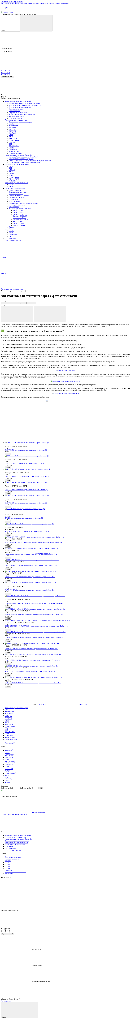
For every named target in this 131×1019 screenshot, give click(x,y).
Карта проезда (6, 1001)
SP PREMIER (9, 711)
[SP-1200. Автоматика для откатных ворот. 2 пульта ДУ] (67, 509)
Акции (38, 3)
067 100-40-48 (5, 74)
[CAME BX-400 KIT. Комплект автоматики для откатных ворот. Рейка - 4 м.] (67, 643)
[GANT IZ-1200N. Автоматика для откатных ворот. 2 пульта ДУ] (67, 469)
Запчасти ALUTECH (20, 220)
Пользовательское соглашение (58, 3)
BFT (6, 730)
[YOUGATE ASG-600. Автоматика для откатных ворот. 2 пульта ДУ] (67, 524)
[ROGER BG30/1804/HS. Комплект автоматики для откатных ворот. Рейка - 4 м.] (67, 677)
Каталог (18, 3)
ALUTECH (9, 724)
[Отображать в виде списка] (50, 314)
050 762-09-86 (5, 73)
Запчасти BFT (18, 214)
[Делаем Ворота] (11, 795)
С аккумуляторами (11, 739)
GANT (7, 710)
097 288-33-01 (5, 71)
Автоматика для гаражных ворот (16, 183)
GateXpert (8, 719)
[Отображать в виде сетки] (17, 314)
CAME (7, 733)
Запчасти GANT (19, 210)
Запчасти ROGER (19, 218)
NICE (7, 722)
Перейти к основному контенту (12, 2)
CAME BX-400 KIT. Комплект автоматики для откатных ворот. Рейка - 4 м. (31, 649)
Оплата (27, 3)
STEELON (8, 717)
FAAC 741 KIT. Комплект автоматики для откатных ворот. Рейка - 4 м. (30, 577)
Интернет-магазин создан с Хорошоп (14, 814)
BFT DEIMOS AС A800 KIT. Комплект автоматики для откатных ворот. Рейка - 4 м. (34, 637)
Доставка (33, 3)
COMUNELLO (10, 726)
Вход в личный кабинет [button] (13, 857)
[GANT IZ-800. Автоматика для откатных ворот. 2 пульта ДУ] (67, 496)
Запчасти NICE (18, 212)
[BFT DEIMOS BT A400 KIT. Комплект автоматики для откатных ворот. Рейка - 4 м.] (67, 596)
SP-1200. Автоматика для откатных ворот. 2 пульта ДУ (24, 518)
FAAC (7, 721)
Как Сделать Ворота (8, 3)
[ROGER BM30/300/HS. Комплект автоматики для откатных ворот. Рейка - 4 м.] (67, 655)
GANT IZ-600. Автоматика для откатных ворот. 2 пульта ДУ (26, 463)
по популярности (7, 303)
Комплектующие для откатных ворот (18, 101)
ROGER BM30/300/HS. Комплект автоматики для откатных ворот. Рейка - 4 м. (32, 660)
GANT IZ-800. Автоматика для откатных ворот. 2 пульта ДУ (26, 503)
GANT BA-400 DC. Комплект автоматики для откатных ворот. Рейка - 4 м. (31, 565)
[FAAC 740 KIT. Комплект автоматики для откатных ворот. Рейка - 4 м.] (67, 583)
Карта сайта (9, 874)
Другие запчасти (19, 225)
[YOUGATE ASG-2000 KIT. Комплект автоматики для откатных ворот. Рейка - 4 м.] (67, 537)
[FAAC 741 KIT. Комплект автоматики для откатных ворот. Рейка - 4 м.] (67, 571)
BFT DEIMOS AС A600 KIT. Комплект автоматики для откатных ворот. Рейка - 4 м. (34, 614)
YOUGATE (9, 713)
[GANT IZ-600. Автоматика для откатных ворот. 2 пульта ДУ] (67, 456)
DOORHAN (9, 735)
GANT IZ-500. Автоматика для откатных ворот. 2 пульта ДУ (26, 450)
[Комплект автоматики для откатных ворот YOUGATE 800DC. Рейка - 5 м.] (67, 548)
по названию (31, 303)
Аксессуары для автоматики (15, 188)
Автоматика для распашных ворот (17, 164)
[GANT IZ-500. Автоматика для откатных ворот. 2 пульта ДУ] (67, 443)
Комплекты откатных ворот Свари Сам (18, 155)
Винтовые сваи (10, 238)
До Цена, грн (24, 788)
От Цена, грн (5, 788)
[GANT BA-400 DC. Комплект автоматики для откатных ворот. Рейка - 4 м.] (67, 560)
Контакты (44, 3)
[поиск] (36, 23)
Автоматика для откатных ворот (16, 120)
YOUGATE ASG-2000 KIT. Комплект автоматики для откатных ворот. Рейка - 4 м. (34, 542)
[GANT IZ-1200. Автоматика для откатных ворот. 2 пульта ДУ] (67, 482)
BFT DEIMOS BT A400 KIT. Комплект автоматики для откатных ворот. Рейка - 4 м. (34, 603)
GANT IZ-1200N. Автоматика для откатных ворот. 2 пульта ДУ (27, 476)
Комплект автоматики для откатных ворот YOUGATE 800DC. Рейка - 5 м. (31, 554)
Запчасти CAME (19, 223)
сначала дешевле (19, 303)
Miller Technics (10, 737)
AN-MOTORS (10, 732)
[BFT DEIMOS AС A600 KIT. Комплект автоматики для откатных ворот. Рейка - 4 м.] (67, 609)
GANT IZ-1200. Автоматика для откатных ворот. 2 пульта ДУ (26, 490)
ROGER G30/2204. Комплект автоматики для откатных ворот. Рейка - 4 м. (31, 671)
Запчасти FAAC (18, 221)
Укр (6, 7)
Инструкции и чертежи (13, 240)
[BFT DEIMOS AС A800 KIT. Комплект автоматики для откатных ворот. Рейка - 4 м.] (67, 632)
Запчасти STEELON (20, 216)
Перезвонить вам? (7, 76)
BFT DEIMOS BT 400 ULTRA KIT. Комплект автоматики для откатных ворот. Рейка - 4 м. (36, 626)
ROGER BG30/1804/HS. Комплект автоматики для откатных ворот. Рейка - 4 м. (33, 683)
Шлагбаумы (9, 229)
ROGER (8, 728)
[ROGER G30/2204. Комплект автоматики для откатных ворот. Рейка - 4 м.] (67, 666)
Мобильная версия (38, 812)
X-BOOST (8, 715)
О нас (23, 3)
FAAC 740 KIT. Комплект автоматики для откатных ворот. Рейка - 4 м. (30, 590)
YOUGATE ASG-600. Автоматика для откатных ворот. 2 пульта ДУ (28, 531)
